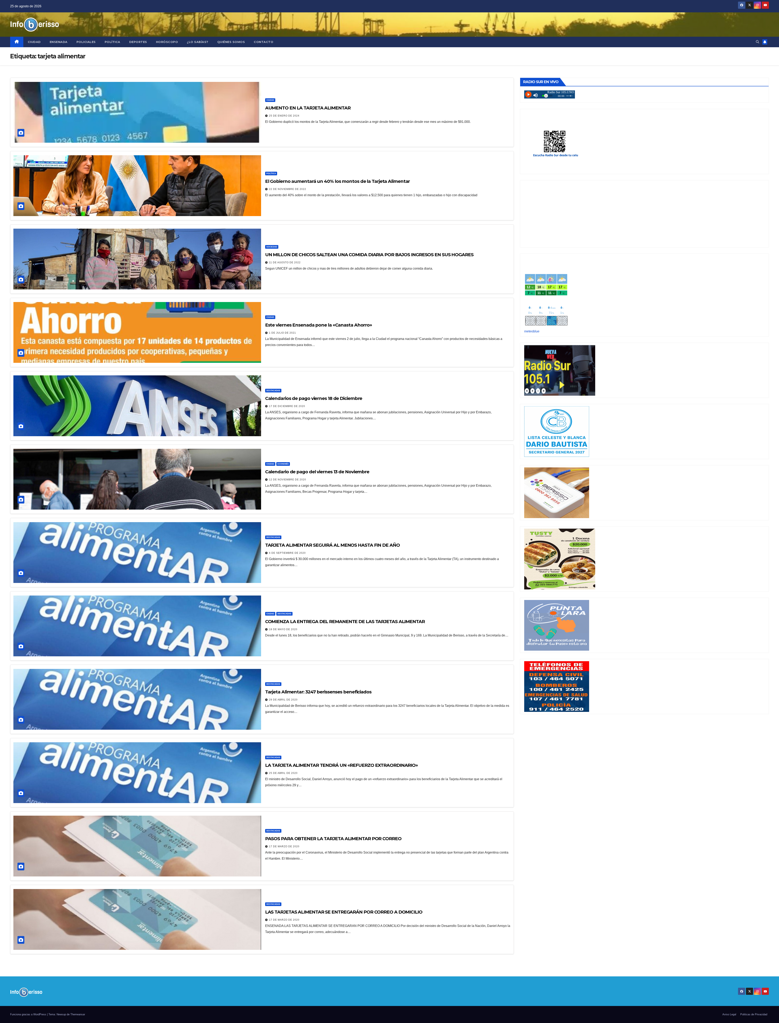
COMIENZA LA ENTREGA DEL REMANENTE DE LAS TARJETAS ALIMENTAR (345, 621)
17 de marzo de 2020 (284, 846)
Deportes (138, 42)
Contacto (263, 42)
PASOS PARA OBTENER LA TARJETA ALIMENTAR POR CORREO (333, 838)
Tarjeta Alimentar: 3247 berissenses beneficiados (318, 692)
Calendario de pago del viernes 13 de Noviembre (317, 472)
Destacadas (273, 390)
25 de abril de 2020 (283, 773)
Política (112, 42)
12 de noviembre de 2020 (287, 479)
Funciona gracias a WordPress (28, 1014)
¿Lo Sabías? (197, 42)
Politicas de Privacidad (753, 1014)
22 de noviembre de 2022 (287, 189)
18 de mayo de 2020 (283, 629)
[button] (757, 42)
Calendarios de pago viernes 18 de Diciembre (313, 398)
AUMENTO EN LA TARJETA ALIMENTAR (308, 108)
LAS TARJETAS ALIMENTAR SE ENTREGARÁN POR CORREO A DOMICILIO (343, 912)
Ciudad (34, 42)
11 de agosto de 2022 (285, 262)
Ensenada (59, 42)
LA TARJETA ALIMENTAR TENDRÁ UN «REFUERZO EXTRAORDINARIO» (341, 765)
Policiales (86, 42)
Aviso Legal (729, 1014)
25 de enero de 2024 (284, 115)
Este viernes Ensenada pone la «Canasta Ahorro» (318, 325)
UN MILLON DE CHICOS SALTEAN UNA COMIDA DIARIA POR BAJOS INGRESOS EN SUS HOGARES (369, 254)
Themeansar (77, 1014)
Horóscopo (167, 42)
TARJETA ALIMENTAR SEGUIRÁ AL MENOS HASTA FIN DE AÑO (332, 545)
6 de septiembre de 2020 (287, 553)
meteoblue (531, 331)
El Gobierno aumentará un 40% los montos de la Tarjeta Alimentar (337, 181)
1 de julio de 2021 (282, 332)
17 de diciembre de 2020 (287, 406)
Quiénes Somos (231, 42)
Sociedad (271, 247)
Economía (283, 464)
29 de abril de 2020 (283, 699)
